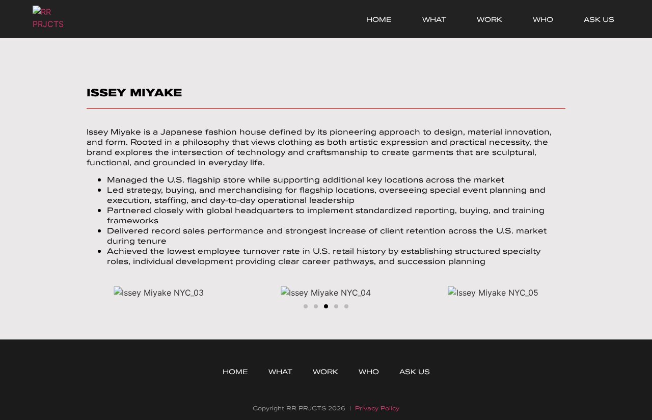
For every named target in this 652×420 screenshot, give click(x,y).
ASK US (599, 19)
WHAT (434, 19)
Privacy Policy (377, 408)
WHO (543, 19)
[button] (91, 292)
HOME (379, 19)
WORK (489, 19)
